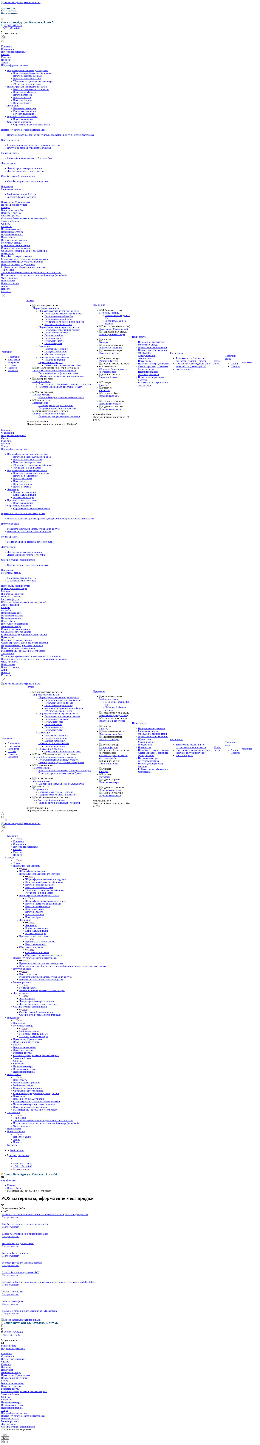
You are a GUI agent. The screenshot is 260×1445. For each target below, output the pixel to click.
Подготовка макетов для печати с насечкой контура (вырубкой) (34, 275)
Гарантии (6, 57)
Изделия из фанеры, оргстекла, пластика (22, 261)
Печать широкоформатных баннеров (32, 73)
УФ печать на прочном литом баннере (33, 81)
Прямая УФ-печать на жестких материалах (23, 129)
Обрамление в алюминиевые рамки (31, 124)
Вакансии (6, 60)
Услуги (4, 62)
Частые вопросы (9, 278)
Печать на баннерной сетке (27, 78)
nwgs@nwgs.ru (8, 1180)
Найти (5, 1438)
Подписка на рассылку (13, 1348)
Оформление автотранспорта (16, 248)
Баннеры (5, 207)
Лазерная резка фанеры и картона (24, 168)
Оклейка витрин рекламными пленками (28, 181)
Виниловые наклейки (12, 210)
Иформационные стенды (14, 204)
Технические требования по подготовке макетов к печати (31, 272)
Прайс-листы (8, 280)
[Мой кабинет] (2, 41)
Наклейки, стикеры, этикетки (16, 256)
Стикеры (5, 223)
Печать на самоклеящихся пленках (31, 89)
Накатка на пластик (23, 119)
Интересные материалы (13, 51)
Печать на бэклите (22, 100)
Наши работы (8, 237)
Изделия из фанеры (11, 229)
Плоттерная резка (10, 140)
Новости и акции (10, 283)
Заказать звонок (21, 1169)
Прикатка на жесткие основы (22, 116)
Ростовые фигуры (10, 215)
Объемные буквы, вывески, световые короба (24, 218)
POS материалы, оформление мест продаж (23, 267)
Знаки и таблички (10, 221)
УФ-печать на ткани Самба (27, 84)
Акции (4, 286)
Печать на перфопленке (25, 92)
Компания (6, 46)
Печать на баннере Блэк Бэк (27, 76)
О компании (7, 49)
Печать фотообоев (22, 95)
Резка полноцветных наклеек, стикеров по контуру (33, 145)
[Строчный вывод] (5, 1211)
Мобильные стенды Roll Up (21, 194)
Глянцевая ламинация (24, 111)
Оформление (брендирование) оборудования (24, 251)
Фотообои (6, 226)
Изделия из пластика (12, 234)
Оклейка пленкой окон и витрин (18, 176)
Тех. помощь (7, 270)
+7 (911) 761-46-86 (10, 28)
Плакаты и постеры (11, 213)
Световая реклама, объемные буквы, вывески (24, 259)
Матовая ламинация (23, 113)
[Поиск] (3, 37)
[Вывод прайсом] (7, 1211)
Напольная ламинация (24, 108)
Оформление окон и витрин (15, 245)
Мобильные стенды (11, 189)
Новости (5, 288)
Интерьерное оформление (14, 240)
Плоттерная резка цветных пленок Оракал (29, 148)
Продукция (7, 186)
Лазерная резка (9, 163)
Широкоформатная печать (14, 65)
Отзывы (5, 54)
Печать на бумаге (22, 103)
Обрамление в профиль (19, 122)
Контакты (6, 291)
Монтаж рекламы (10, 153)
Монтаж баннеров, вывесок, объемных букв (30, 158)
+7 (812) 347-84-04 (13, 25)
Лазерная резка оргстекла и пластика (26, 171)
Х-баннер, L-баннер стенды (21, 197)
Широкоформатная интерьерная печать (27, 86)
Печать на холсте (22, 97)
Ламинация (13, 105)
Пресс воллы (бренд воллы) (15, 202)
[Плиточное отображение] (2, 1211)
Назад (19, 838)
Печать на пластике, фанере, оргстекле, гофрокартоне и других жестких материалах (50, 135)
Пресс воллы (7, 253)
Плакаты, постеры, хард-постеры (18, 264)
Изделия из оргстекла (12, 232)
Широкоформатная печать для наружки (27, 70)
